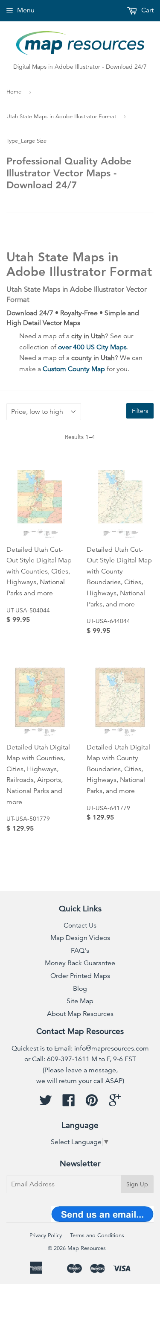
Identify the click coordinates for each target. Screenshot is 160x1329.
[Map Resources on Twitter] (45, 1103)
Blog (80, 988)
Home (13, 91)
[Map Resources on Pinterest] (91, 1103)
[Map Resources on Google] (114, 1103)
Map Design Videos (80, 938)
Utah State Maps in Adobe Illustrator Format (61, 116)
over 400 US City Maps (92, 347)
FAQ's (80, 950)
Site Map (80, 1001)
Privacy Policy (45, 1235)
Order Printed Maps (80, 976)
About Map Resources (80, 1014)
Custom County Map (74, 369)
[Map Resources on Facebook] (68, 1103)
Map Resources (86, 1248)
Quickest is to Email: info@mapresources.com (80, 1048)
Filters (140, 411)
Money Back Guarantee (80, 963)
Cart (147, 10)
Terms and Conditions (97, 1235)
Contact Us (80, 925)
